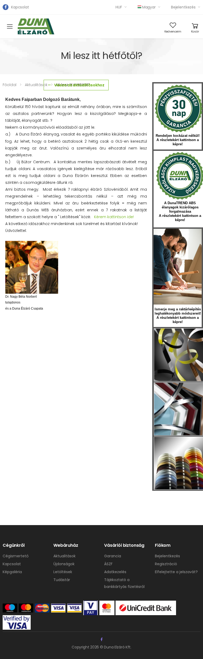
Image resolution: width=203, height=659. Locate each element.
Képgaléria (12, 571)
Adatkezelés (115, 571)
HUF (119, 7)
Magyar (149, 7)
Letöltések (62, 571)
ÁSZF (108, 564)
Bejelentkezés (183, 7)
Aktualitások (64, 556)
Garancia (112, 556)
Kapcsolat (20, 7)
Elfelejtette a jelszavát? (176, 571)
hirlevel (178, 267)
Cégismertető (16, 556)
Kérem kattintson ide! (114, 216)
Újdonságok (64, 564)
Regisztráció (166, 564)
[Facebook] (5, 7)
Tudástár (61, 579)
